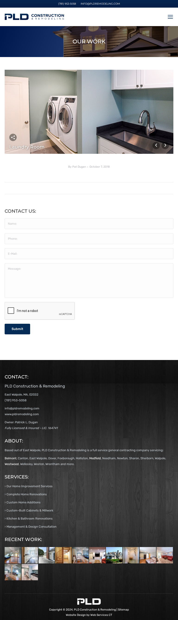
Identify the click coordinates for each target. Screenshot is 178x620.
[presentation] (40, 311)
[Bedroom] (148, 555)
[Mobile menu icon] (170, 17)
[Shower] (131, 555)
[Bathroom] (30, 555)
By (77, 166)
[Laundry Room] (30, 572)
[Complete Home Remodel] (114, 555)
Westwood (12, 464)
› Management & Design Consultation (31, 526)
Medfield (95, 458)
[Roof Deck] (46, 555)
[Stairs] (63, 555)
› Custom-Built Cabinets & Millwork (29, 510)
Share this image (13, 137)
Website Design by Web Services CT (89, 615)
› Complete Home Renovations (26, 494)
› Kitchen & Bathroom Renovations (29, 518)
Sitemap (123, 609)
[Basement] (97, 555)
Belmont (10, 458)
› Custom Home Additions (23, 502)
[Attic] (13, 555)
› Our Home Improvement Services (29, 486)
